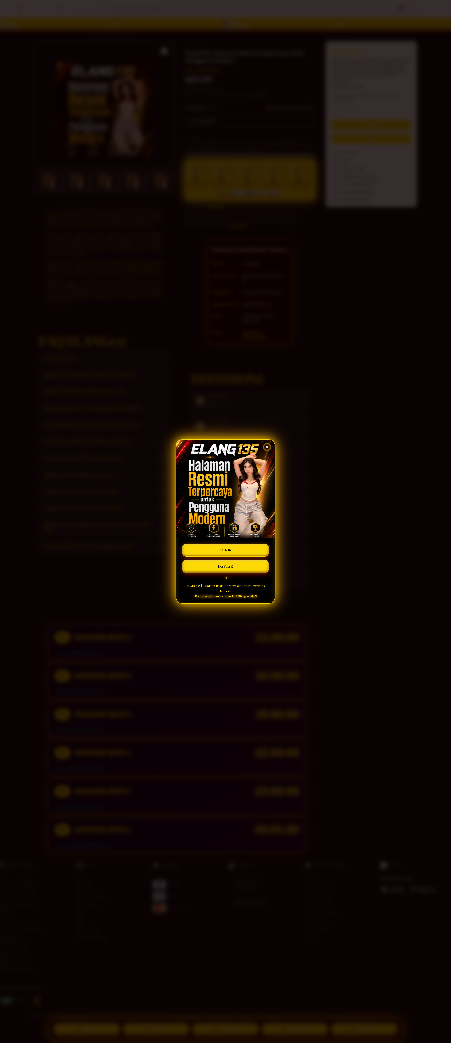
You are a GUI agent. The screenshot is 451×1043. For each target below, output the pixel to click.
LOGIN (225, 550)
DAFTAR (225, 566)
